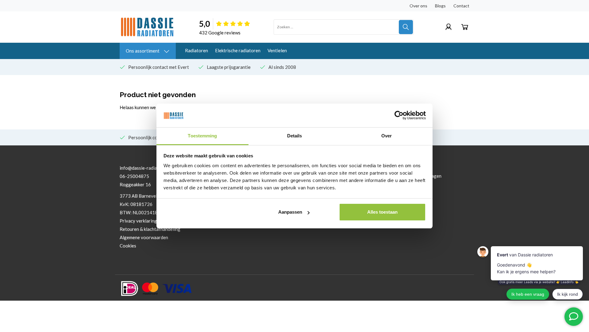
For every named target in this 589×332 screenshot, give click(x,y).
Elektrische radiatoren (237, 50)
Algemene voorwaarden (144, 237)
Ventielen (277, 50)
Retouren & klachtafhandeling (150, 229)
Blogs (440, 5)
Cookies (128, 245)
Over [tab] (386, 135)
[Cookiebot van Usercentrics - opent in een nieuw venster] (399, 115)
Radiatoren (196, 50)
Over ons (418, 5)
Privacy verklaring (138, 220)
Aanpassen (290, 212)
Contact (461, 5)
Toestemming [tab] (202, 135)
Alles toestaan (382, 212)
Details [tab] (294, 135)
